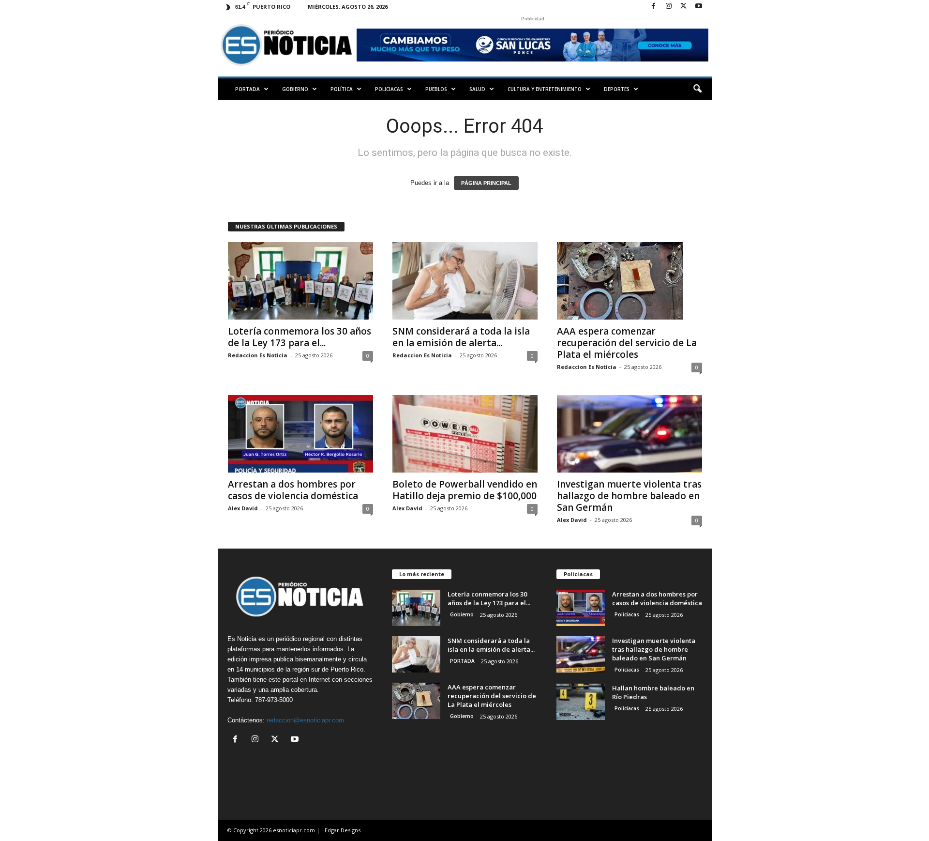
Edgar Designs (342, 830)
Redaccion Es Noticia (257, 355)
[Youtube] (698, 6)
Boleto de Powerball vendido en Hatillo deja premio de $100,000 (464, 490)
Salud (477, 89)
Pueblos (436, 89)
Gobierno (295, 89)
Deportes (616, 89)
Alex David (243, 508)
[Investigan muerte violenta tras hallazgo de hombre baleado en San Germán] (629, 434)
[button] (697, 89)
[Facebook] (653, 6)
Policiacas (389, 89)
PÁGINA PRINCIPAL (486, 183)
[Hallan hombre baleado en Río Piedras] (580, 702)
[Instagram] (668, 6)
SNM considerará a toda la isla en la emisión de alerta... (461, 337)
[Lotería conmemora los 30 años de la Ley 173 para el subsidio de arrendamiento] (300, 281)
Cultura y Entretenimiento (545, 89)
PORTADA (247, 89)
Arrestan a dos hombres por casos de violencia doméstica (293, 490)
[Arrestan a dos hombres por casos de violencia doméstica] (300, 434)
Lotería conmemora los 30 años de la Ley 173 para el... (299, 337)
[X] (683, 6)
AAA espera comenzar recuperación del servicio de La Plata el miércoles (627, 343)
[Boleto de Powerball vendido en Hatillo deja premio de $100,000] (465, 434)
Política (341, 89)
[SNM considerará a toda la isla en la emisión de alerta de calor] (465, 281)
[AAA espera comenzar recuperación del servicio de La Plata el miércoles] (629, 281)
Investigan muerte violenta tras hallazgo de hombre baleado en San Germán (629, 496)
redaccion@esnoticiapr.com (305, 720)
